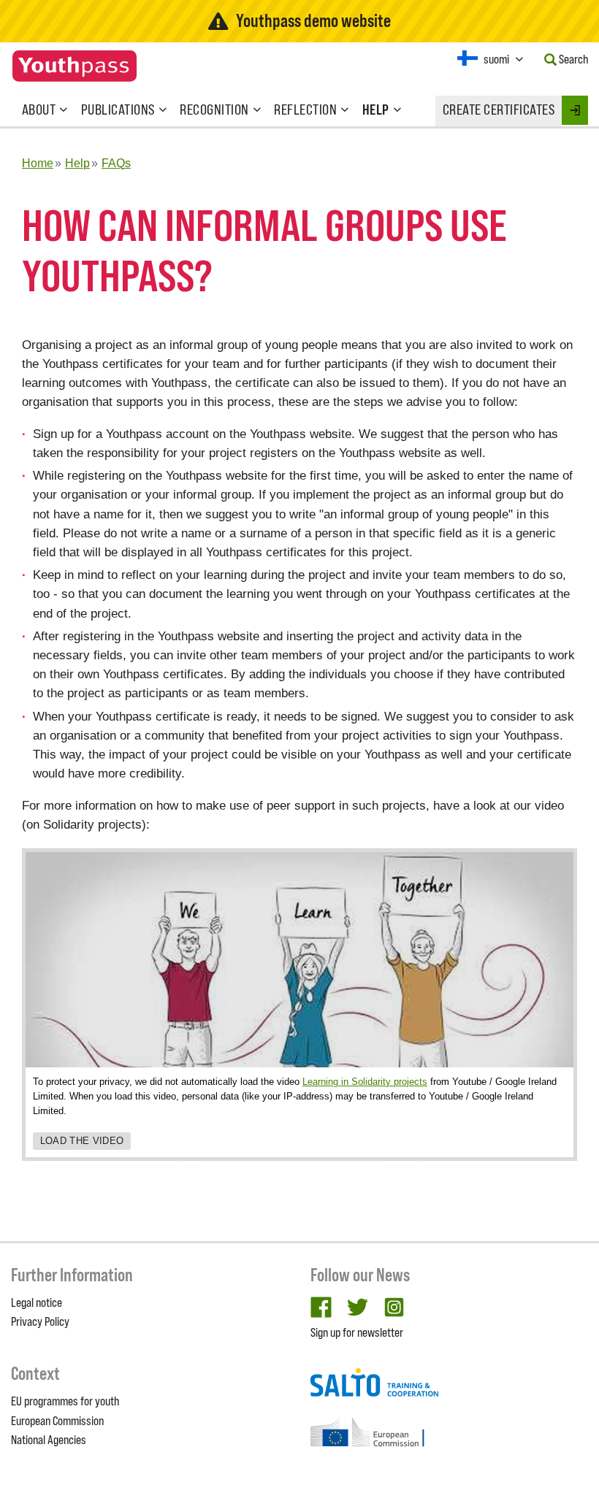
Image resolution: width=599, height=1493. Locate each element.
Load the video (82, 1140)
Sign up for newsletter (356, 1332)
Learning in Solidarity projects (364, 1081)
